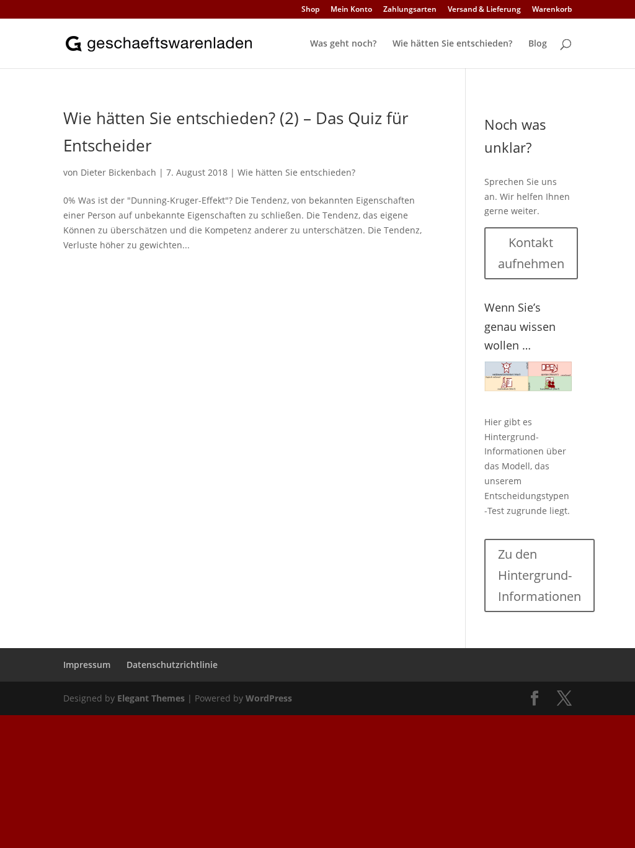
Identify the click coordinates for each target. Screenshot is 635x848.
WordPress (269, 698)
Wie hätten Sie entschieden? (452, 44)
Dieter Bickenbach (118, 172)
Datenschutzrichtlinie (172, 664)
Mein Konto (351, 10)
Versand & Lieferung (484, 10)
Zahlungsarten (410, 10)
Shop (310, 10)
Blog (537, 44)
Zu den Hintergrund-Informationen (539, 575)
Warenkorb (552, 10)
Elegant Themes (151, 698)
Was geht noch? (343, 44)
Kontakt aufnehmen (531, 253)
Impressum (86, 664)
